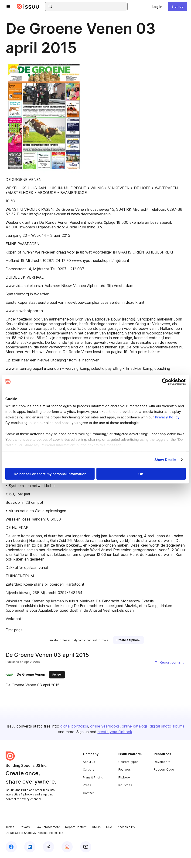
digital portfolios (74, 726)
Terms (10, 827)
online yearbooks (105, 726)
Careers (88, 769)
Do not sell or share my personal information (50, 474)
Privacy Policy (167, 417)
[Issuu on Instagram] (67, 846)
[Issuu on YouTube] (85, 846)
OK (141, 474)
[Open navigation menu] (8, 6)
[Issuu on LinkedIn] (29, 846)
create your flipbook (115, 731)
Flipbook (124, 777)
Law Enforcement (48, 827)
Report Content (75, 827)
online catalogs (135, 726)
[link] (157, 6)
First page (14, 630)
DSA (109, 827)
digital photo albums (167, 726)
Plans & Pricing (93, 777)
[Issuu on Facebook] (11, 846)
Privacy (25, 827)
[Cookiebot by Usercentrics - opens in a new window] (165, 381)
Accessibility (126, 827)
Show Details (165, 460)
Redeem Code (164, 769)
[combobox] (90, 6)
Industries (125, 785)
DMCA (96, 827)
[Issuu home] (28, 6)
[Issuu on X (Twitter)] (48, 846)
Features (124, 769)
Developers (162, 762)
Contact (88, 793)
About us (89, 762)
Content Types (128, 762)
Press (87, 785)
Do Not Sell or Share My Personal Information (34, 833)
